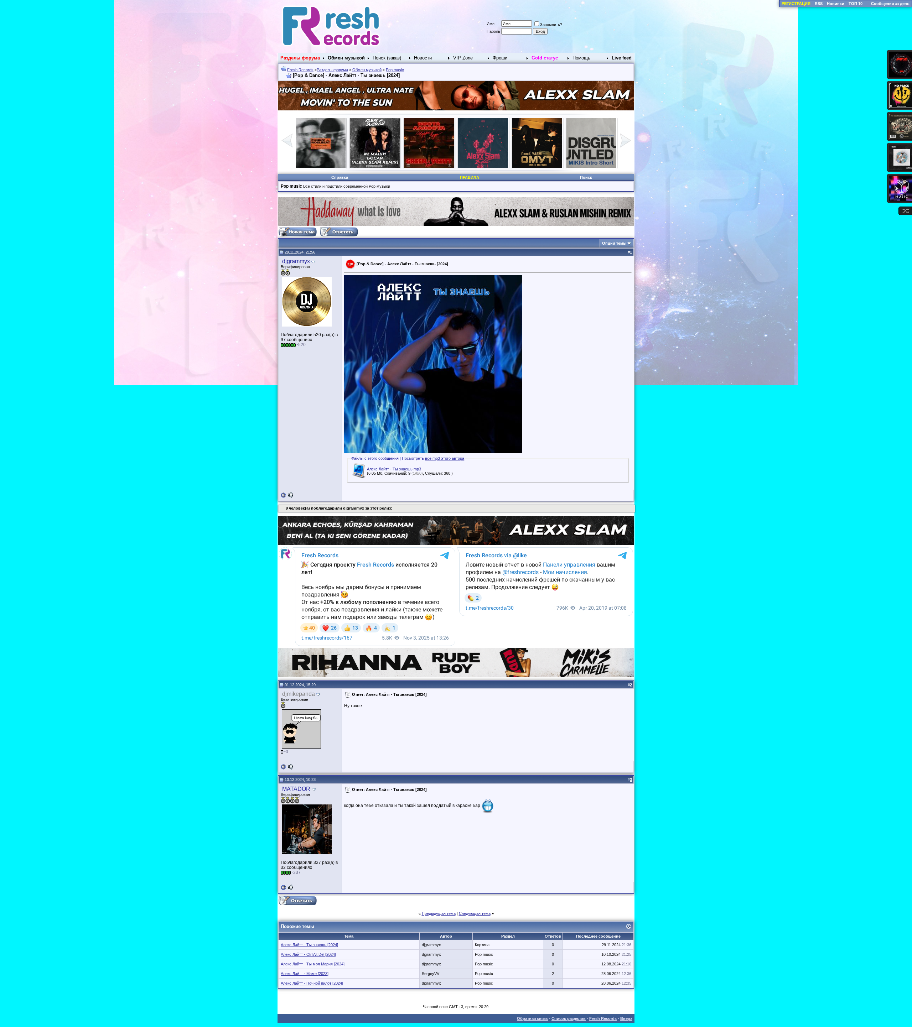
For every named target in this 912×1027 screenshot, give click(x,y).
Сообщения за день (890, 3)
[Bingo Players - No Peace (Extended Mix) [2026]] (591, 166)
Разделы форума (332, 70)
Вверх (626, 1018)
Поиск (586, 177)
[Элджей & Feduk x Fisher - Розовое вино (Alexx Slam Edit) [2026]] (321, 166)
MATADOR (296, 789)
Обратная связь (532, 1018)
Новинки (835, 3)
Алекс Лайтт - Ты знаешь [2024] (309, 945)
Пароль (493, 31)
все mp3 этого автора (444, 458)
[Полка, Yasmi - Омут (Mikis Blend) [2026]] (375, 166)
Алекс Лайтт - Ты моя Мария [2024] (312, 964)
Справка (339, 177)
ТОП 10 (855, 3)
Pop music (395, 70)
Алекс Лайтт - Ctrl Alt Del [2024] (308, 954)
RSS (819, 3)
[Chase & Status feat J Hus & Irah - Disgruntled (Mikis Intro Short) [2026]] (429, 166)
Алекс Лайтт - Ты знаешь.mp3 (394, 469)
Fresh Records (300, 70)
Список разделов (568, 1018)
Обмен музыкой (367, 70)
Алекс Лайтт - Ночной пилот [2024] (312, 983)
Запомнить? (551, 24)
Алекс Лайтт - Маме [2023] (304, 973)
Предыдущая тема (439, 913)
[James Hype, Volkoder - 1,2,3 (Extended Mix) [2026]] (537, 166)
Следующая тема (475, 913)
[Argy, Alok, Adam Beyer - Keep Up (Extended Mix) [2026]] (483, 166)
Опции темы (614, 243)
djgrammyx (296, 261)
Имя (490, 23)
